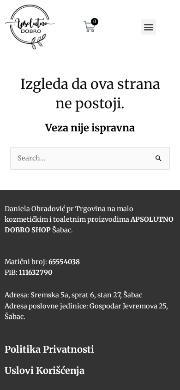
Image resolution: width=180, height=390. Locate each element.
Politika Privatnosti (49, 349)
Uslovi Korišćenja (44, 370)
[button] (148, 27)
